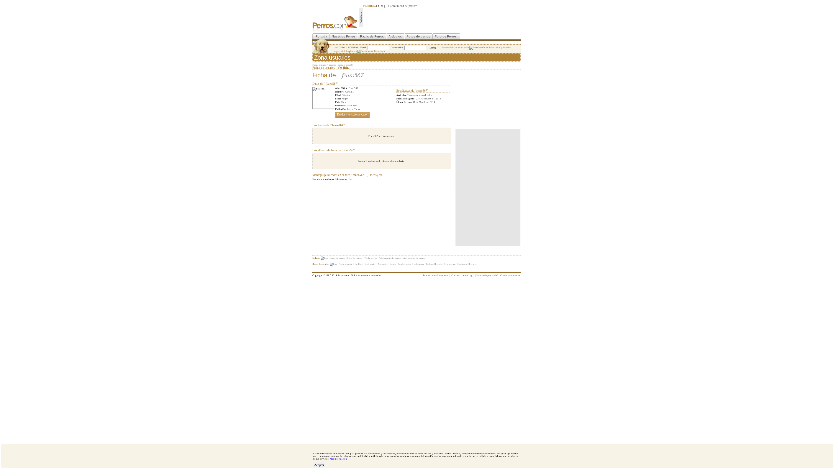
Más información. (339, 458)
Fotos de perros (418, 36)
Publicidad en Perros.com (436, 275)
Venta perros (370, 258)
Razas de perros (337, 258)
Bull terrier (370, 264)
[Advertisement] (442, 17)
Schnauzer (419, 264)
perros (412, 6)
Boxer (393, 264)
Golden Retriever (434, 264)
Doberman (451, 264)
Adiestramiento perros (390, 258)
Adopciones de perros (414, 258)
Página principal (319, 65)
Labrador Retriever (467, 264)
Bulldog (359, 264)
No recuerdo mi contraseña (455, 47)
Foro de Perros (446, 36)
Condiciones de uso (510, 275)
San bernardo (405, 264)
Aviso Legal (468, 275)
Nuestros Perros (344, 36)
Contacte (455, 275)
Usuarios (332, 65)
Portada (321, 36)
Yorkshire (383, 264)
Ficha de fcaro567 (345, 65)
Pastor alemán (346, 264)
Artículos (395, 36)
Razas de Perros (372, 36)
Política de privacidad (487, 275)
